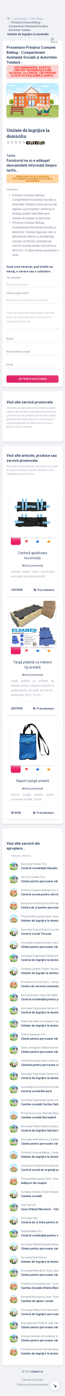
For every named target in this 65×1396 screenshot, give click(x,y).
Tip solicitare (13, 277)
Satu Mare (37, 18)
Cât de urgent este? (17, 293)
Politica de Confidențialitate (32, 1384)
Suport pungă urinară (32, 781)
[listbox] (32, 285)
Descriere (12, 189)
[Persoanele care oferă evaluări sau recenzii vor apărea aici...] (43, 143)
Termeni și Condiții (32, 1379)
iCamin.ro (37, 1371)
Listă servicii (20, 18)
